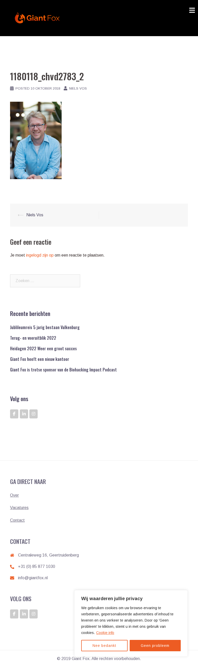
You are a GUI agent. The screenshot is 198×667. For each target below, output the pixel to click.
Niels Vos (78, 88)
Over (14, 495)
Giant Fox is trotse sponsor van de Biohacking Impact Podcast (63, 370)
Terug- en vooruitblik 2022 (33, 338)
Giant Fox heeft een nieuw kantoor (39, 359)
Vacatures (19, 507)
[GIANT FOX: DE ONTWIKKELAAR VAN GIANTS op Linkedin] (24, 413)
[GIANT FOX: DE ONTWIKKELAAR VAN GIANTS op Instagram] (33, 413)
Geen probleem (155, 646)
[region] (131, 623)
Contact (17, 520)
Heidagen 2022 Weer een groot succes (43, 348)
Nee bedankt (104, 646)
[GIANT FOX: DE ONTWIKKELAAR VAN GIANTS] (38, 17)
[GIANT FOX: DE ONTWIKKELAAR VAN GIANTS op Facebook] (14, 413)
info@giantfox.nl (33, 578)
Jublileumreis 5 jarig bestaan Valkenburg (45, 327)
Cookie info (105, 633)
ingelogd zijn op (40, 255)
